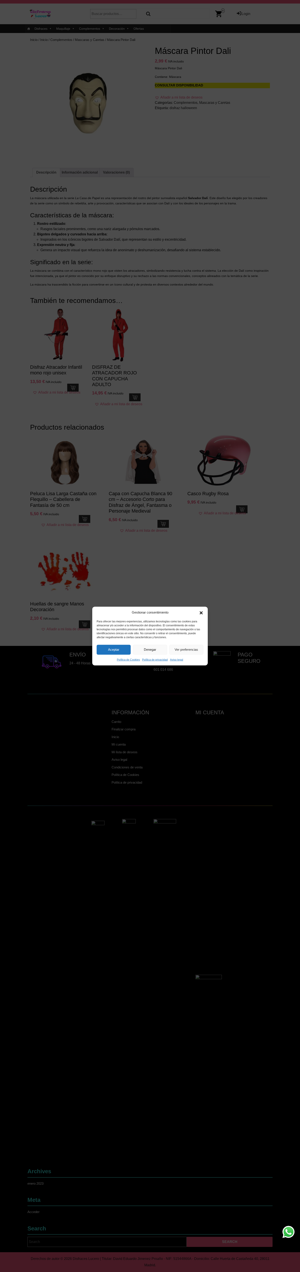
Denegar (150, 649)
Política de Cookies (128, 659)
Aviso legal (176, 659)
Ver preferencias (186, 649)
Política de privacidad (155, 659)
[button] (201, 612)
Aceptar (113, 649)
